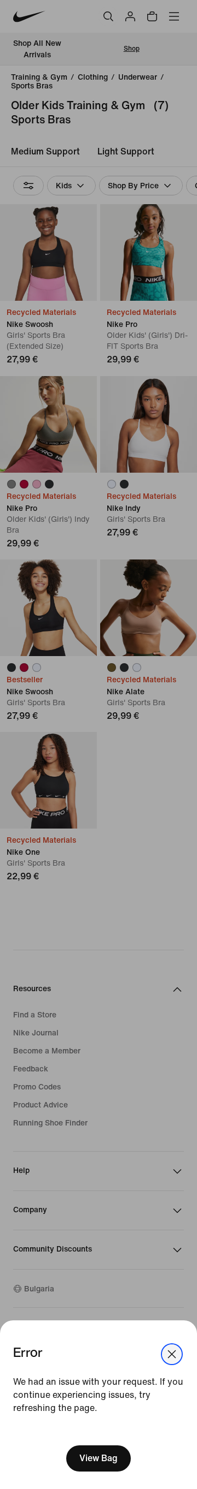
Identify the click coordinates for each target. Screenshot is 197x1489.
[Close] (172, 1354)
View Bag (98, 1458)
